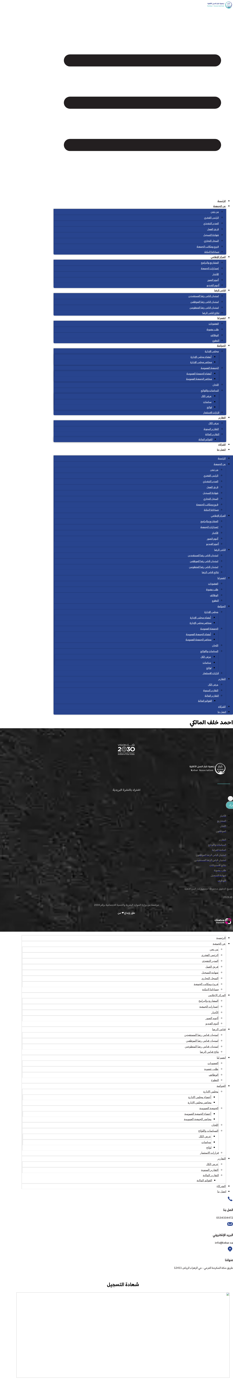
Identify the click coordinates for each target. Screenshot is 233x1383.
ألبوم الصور (213, 280)
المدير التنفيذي (211, 223)
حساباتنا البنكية (211, 252)
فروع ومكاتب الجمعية (208, 247)
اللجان (216, 385)
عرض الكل (206, 396)
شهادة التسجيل (211, 235)
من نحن (215, 212)
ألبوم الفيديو (213, 285)
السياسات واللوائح (210, 390)
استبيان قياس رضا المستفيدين (203, 296)
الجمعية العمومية (210, 368)
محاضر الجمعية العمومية (199, 379)
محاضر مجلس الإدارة (201, 362)
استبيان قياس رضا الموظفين (204, 302)
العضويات (214, 324)
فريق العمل (213, 229)
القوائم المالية (206, 439)
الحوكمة (221, 346)
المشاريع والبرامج (210, 263)
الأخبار (216, 274)
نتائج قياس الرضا (210, 313)
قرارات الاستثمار (211, 412)
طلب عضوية (213, 329)
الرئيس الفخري (211, 218)
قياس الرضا (220, 290)
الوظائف (214, 335)
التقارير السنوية (211, 429)
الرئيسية (221, 201)
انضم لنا (221, 318)
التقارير (222, 418)
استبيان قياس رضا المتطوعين (204, 308)
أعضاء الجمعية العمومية (199, 374)
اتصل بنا (221, 450)
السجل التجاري (211, 241)
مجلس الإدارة (212, 351)
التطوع (216, 340)
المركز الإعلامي (218, 257)
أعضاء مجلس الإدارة (201, 357)
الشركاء (222, 444)
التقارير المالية (212, 434)
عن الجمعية (219, 206)
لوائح (209, 407)
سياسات (207, 402)
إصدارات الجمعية (210, 268)
